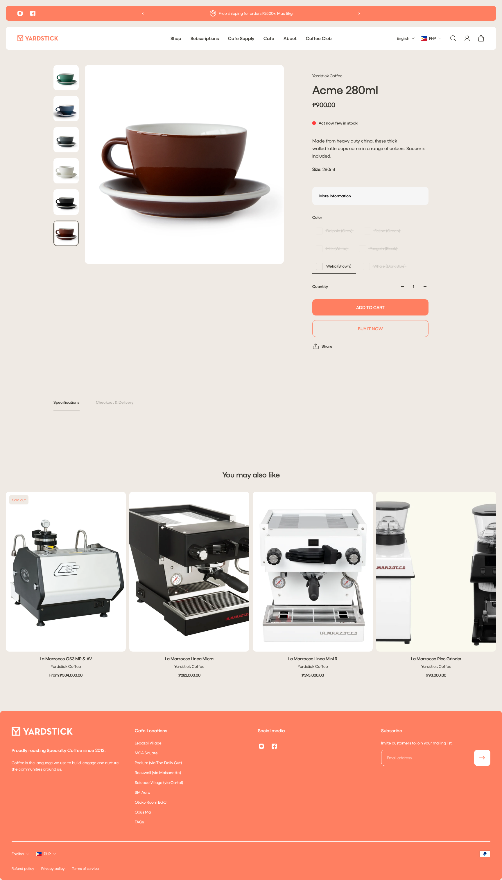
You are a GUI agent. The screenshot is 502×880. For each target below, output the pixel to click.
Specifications (66, 402)
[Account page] (467, 38)
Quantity (320, 286)
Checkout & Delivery (114, 402)
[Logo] (37, 38)
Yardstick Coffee (327, 75)
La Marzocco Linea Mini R (312, 658)
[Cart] (481, 38)
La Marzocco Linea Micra (189, 658)
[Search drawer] (453, 38)
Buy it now (370, 328)
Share (327, 346)
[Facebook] (32, 13)
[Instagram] (20, 13)
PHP (47, 853)
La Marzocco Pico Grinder (436, 658)
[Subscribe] (482, 758)
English (18, 853)
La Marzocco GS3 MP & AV (66, 658)
